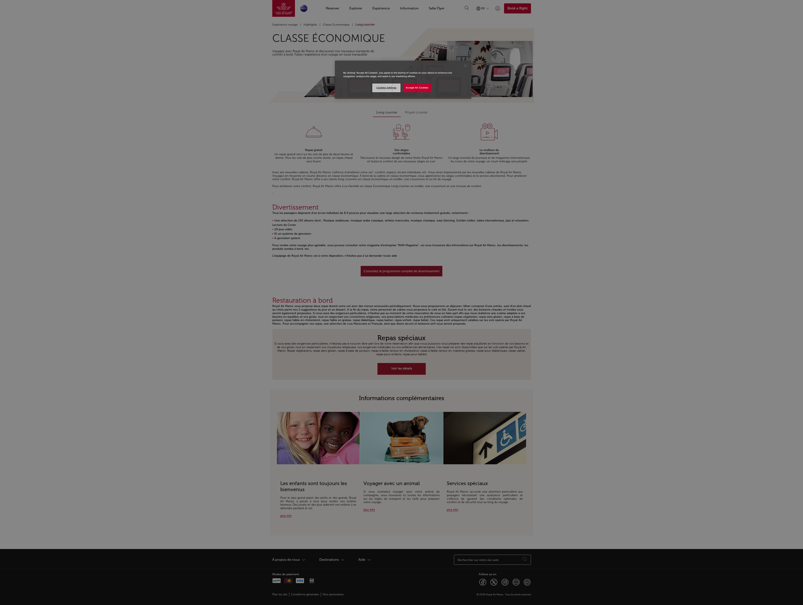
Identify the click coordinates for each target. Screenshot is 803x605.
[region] (403, 80)
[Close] (465, 65)
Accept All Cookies (417, 87)
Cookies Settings (386, 87)
